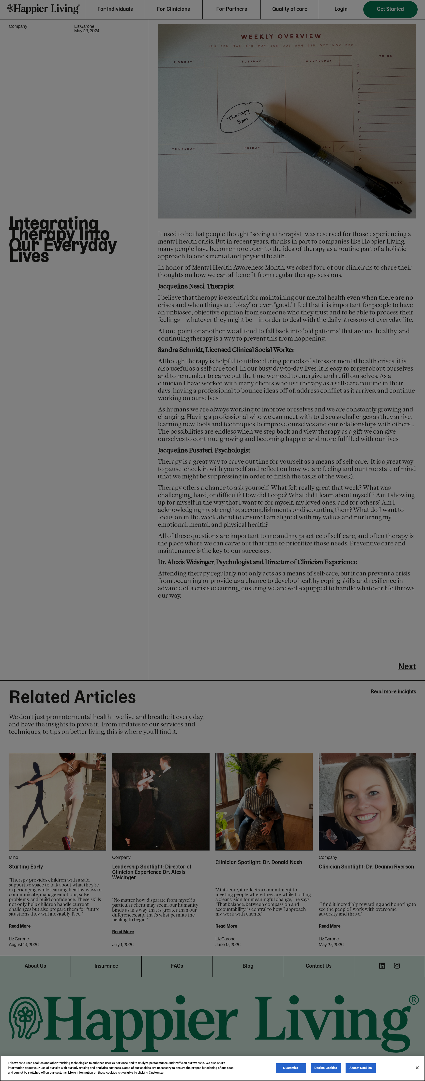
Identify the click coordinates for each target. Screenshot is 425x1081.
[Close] (417, 1067)
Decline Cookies (325, 1068)
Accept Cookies (360, 1068)
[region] (212, 1068)
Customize (290, 1068)
